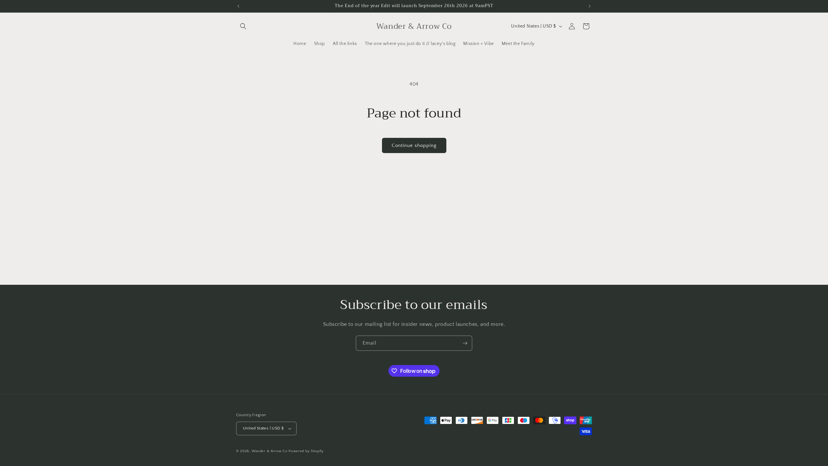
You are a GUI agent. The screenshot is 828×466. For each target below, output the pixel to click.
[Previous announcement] (238, 6)
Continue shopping (414, 145)
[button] (243, 26)
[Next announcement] (590, 6)
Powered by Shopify (306, 451)
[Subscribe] (465, 343)
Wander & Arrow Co (270, 451)
